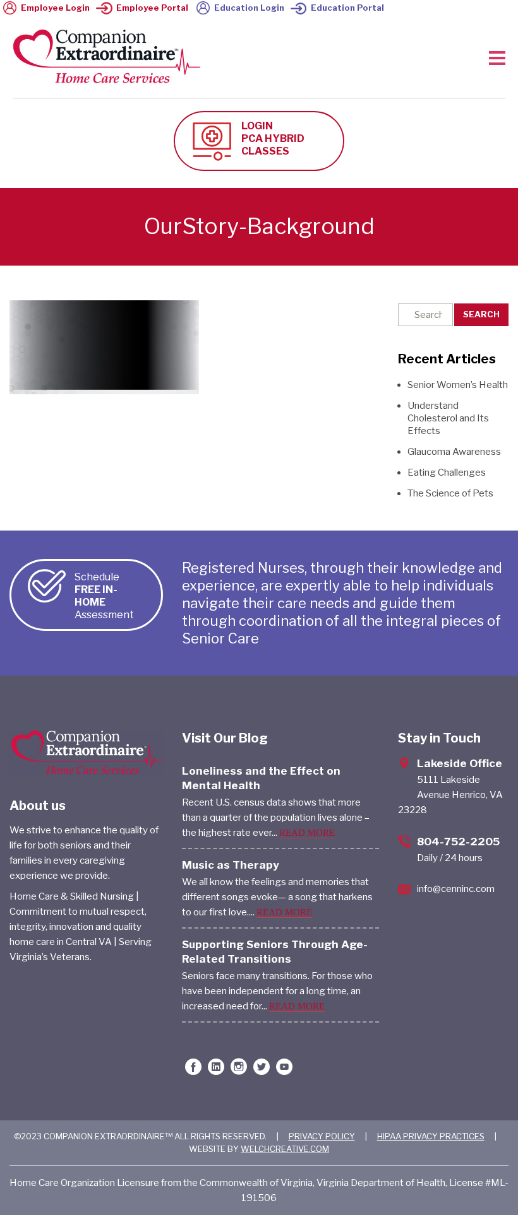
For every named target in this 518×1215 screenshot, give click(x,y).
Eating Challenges (446, 472)
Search (481, 314)
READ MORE (307, 833)
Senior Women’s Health (457, 384)
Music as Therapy (230, 865)
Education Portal (347, 8)
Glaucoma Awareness (454, 451)
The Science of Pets (450, 493)
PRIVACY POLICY (322, 1136)
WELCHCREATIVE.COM (285, 1149)
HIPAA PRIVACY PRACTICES (431, 1136)
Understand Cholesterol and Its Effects (448, 418)
